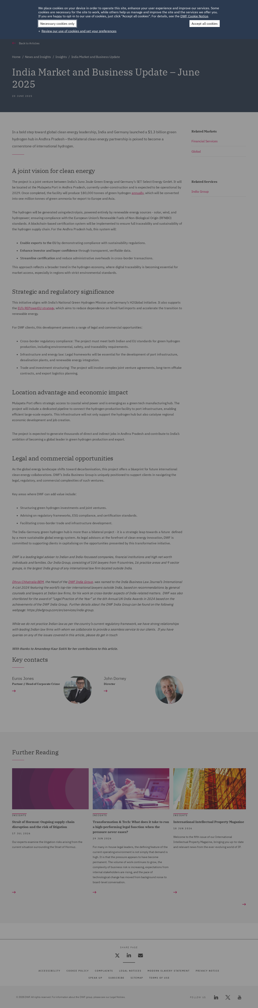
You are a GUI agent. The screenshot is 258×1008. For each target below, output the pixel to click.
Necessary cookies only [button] (57, 24)
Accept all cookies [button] (204, 24)
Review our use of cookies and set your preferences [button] (79, 31)
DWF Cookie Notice (194, 16)
